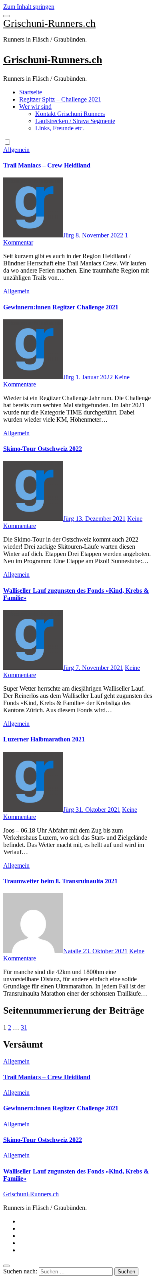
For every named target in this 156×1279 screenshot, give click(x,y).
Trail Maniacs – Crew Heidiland (46, 165)
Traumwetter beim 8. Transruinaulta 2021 (60, 881)
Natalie (73, 951)
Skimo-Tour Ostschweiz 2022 (42, 448)
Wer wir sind (35, 106)
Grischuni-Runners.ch (49, 23)
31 (24, 1027)
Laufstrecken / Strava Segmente (75, 121)
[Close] (6, 1266)
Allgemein (16, 149)
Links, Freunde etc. (59, 128)
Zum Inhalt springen (28, 6)
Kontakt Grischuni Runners (70, 113)
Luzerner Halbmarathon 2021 (44, 739)
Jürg (69, 235)
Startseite (30, 92)
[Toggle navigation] (6, 16)
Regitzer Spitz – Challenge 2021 (60, 99)
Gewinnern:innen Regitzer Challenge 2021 (60, 307)
